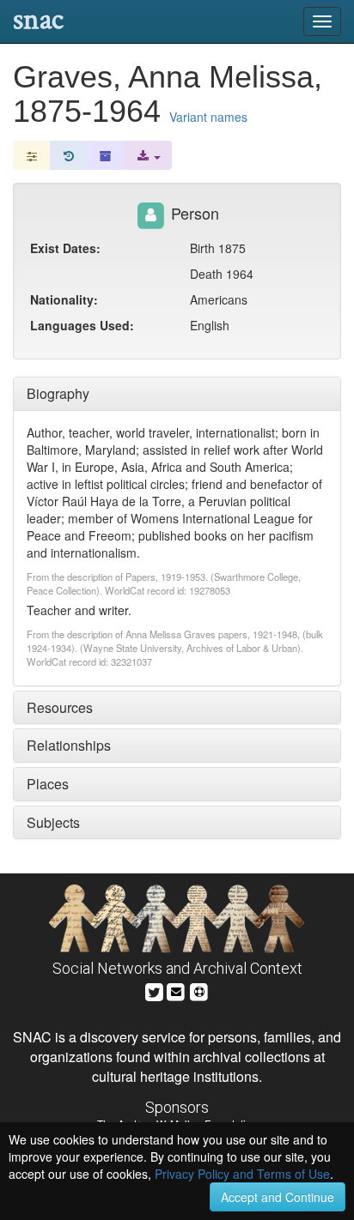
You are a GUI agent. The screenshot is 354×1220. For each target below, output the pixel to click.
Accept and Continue (277, 1196)
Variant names (208, 116)
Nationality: (64, 299)
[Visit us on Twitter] (154, 989)
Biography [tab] (58, 393)
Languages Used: (82, 325)
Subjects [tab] (53, 822)
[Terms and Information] (199, 989)
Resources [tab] (60, 707)
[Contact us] (176, 989)
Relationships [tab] (69, 745)
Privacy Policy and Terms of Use (242, 1173)
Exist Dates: (65, 248)
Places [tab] (48, 784)
